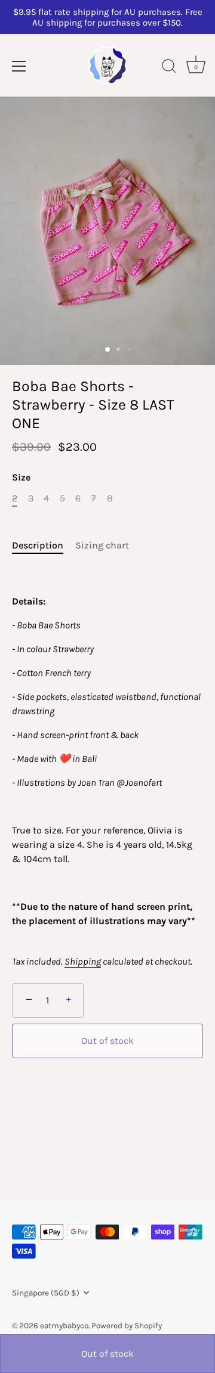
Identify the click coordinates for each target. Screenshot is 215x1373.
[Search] (169, 68)
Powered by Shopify (126, 1325)
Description (37, 545)
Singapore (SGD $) (45, 1292)
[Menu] (19, 66)
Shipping (82, 961)
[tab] (43, 545)
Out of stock (107, 1353)
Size (21, 477)
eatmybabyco (64, 1325)
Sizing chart (102, 545)
